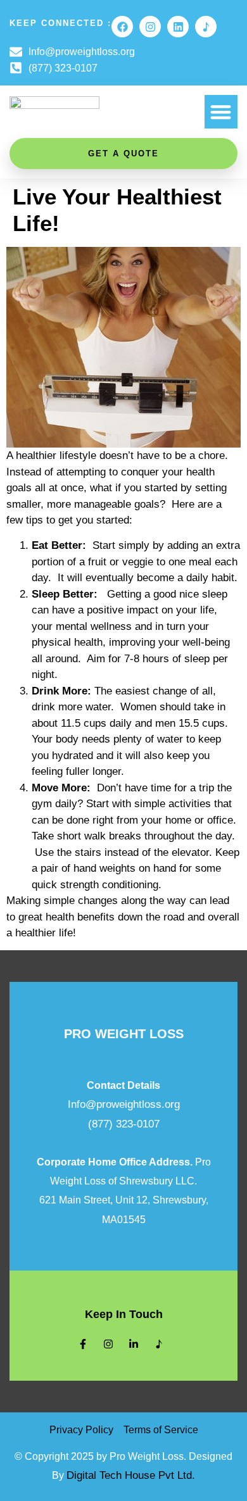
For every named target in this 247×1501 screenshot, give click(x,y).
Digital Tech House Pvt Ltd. (130, 1475)
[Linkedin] (178, 26)
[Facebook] (122, 26)
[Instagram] (150, 26)
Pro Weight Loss (124, 1034)
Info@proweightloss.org (124, 1104)
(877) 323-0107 (124, 1124)
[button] (221, 112)
